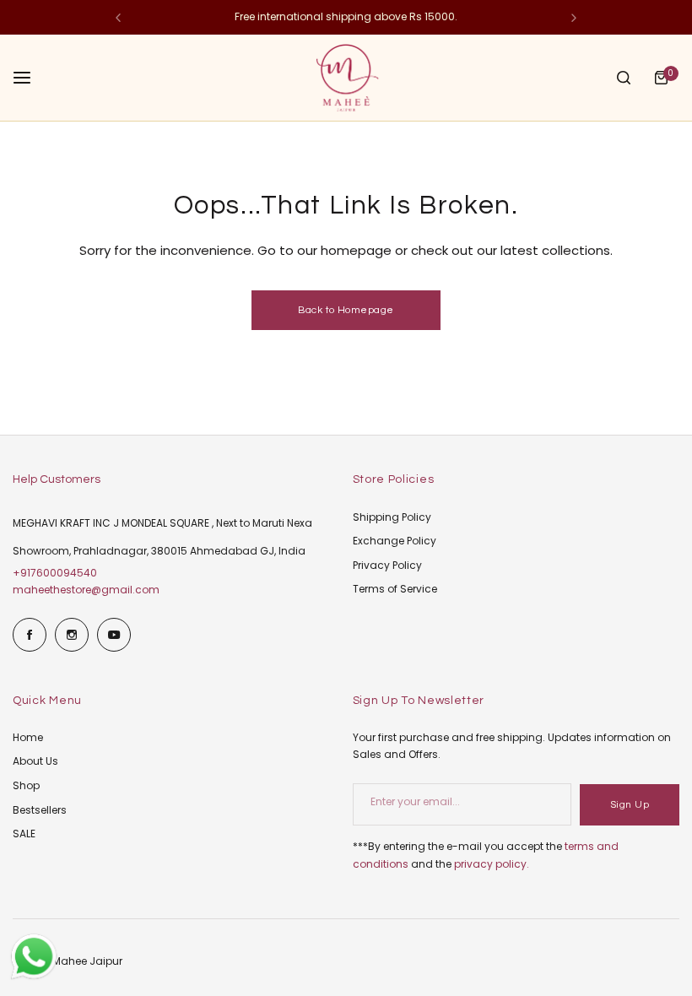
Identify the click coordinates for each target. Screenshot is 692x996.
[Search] (623, 77)
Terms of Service (395, 589)
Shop (26, 785)
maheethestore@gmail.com (86, 589)
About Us (35, 761)
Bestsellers (40, 810)
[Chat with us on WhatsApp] (33, 978)
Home (28, 737)
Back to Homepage (346, 310)
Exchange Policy (394, 540)
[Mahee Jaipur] (346, 77)
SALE (24, 833)
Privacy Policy (387, 565)
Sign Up (629, 804)
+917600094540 (55, 573)
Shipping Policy (392, 517)
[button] (118, 17)
